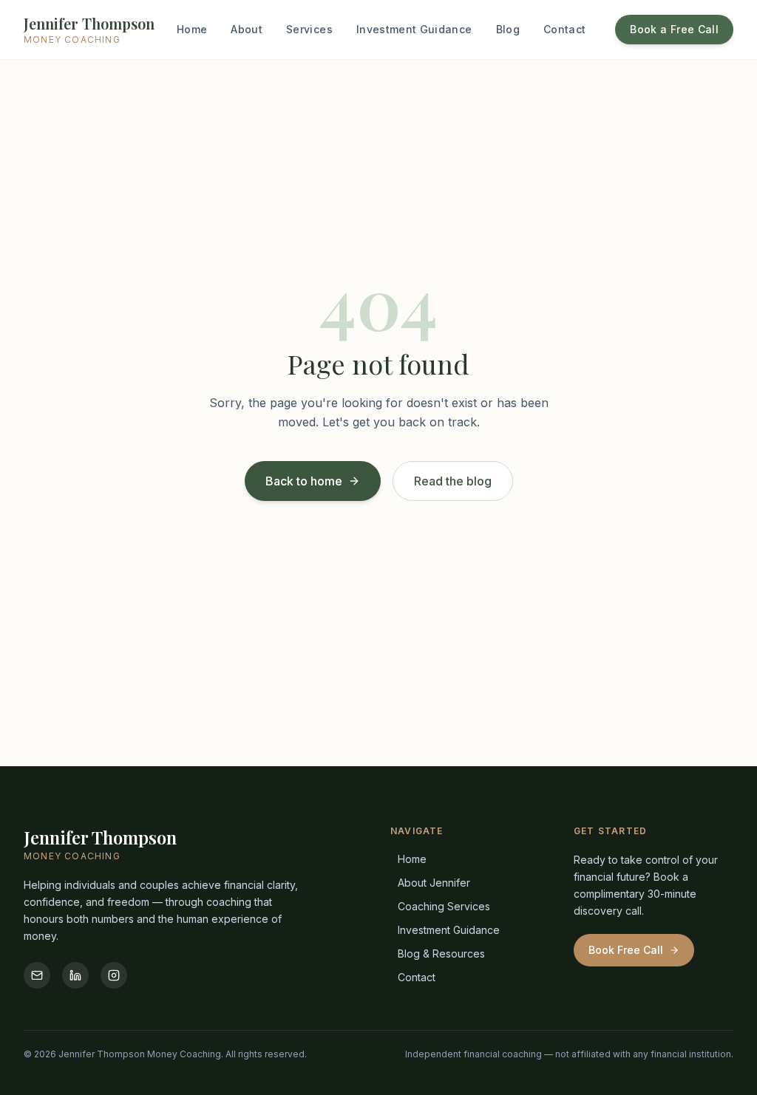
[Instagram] (114, 975)
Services (309, 29)
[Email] (37, 975)
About (246, 29)
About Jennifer (434, 882)
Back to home (303, 481)
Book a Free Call (674, 29)
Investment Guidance (414, 29)
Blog (508, 29)
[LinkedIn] (75, 975)
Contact (564, 29)
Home (192, 29)
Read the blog (453, 481)
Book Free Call (625, 950)
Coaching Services (444, 906)
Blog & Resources (441, 953)
